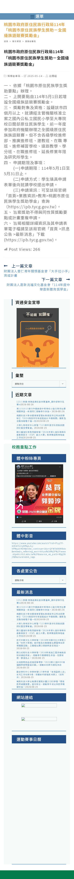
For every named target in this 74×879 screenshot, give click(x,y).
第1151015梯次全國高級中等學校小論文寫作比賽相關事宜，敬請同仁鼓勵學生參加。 (41, 410)
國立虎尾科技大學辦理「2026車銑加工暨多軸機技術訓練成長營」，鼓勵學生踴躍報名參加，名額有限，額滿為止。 (41, 655)
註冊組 (53, 76)
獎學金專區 (14, 76)
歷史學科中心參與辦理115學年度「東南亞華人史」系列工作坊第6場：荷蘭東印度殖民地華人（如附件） (41, 674)
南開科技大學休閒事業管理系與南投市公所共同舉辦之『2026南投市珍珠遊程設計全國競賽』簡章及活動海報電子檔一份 (41, 418)
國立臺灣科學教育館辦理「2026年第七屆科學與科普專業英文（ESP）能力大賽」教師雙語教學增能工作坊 (41, 434)
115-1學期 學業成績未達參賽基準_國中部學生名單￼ (41, 403)
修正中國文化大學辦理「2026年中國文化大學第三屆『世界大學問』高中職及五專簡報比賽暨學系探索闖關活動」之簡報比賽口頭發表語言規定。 (41, 642)
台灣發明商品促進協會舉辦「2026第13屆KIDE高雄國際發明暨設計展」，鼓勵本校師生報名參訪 (41, 663)
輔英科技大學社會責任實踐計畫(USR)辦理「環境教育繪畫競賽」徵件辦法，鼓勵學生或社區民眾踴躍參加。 (41, 684)
